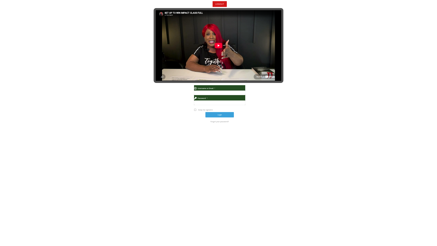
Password (203, 98)
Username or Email (206, 88)
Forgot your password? (219, 121)
